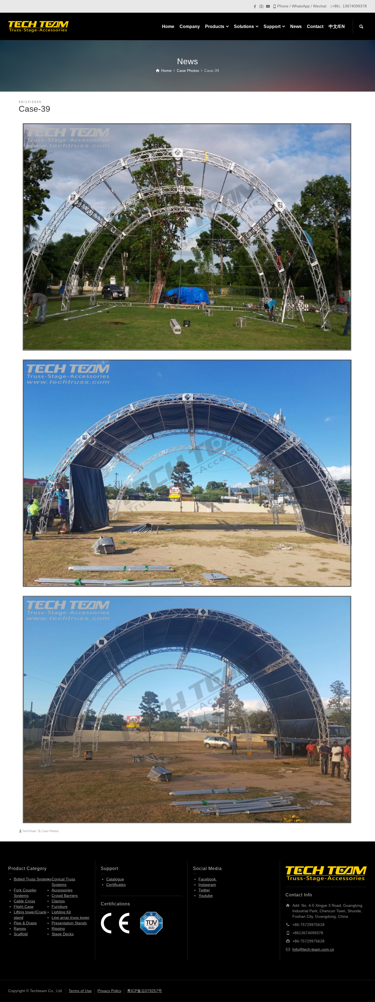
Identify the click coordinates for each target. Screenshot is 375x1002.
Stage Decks (63, 934)
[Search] (361, 26)
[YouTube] (268, 6)
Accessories (62, 890)
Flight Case (23, 906)
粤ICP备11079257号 (144, 991)
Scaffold (21, 934)
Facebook (207, 879)
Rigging (58, 928)
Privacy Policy (109, 991)
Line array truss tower (70, 917)
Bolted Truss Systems (32, 879)
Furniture (60, 906)
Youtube (205, 895)
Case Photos (50, 831)
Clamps (58, 901)
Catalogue (115, 879)
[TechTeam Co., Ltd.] (38, 26)
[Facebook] (255, 6)
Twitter (204, 890)
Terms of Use (80, 991)
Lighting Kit (61, 912)
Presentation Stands (69, 923)
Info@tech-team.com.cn (313, 949)
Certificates (116, 884)
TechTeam (29, 831)
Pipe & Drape (25, 923)
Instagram (207, 884)
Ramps (20, 928)
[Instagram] (261, 6)
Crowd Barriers (65, 895)
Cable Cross (24, 901)
